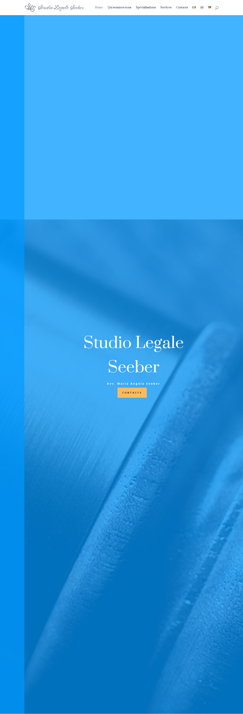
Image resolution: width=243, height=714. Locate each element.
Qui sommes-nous (119, 7)
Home (99, 7)
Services (165, 7)
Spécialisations (146, 7)
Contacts (182, 7)
